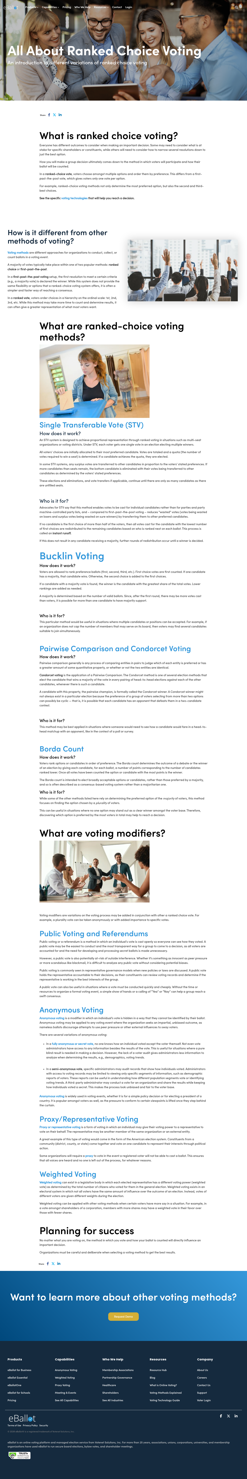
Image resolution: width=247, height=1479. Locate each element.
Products (30, 7)
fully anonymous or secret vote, (73, 1044)
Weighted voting (50, 1182)
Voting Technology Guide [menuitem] (165, 1400)
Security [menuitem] (43, 1425)
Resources (100, 7)
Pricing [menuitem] (12, 1400)
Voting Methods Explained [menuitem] (166, 1392)
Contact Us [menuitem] (203, 1385)
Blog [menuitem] (152, 1377)
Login (128, 7)
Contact (117, 7)
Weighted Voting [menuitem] (65, 1377)
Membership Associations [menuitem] (118, 1370)
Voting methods (18, 252)
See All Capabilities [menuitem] (67, 1400)
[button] (221, 1416)
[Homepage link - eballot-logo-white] (22, 1420)
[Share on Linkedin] (60, 115)
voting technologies (74, 198)
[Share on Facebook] (49, 115)
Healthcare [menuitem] (109, 1385)
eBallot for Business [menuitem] (19, 1370)
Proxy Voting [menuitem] (62, 1385)
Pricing (67, 7)
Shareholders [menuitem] (110, 1392)
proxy (89, 1156)
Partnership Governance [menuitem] (117, 1377)
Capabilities (49, 7)
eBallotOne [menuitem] (14, 1385)
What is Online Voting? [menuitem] (163, 1385)
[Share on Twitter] (54, 115)
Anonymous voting (51, 1018)
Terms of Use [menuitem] (14, 1425)
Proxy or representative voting (59, 1127)
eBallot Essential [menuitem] (18, 1377)
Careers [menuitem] (202, 1377)
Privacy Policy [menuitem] (30, 1425)
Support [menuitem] (202, 1392)
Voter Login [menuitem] (204, 1400)
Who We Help (82, 7)
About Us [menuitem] (202, 1370)
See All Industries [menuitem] (112, 1400)
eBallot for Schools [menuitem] (19, 1392)
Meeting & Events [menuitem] (65, 1392)
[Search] (236, 7)
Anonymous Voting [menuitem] (66, 1370)
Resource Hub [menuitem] (158, 1370)
